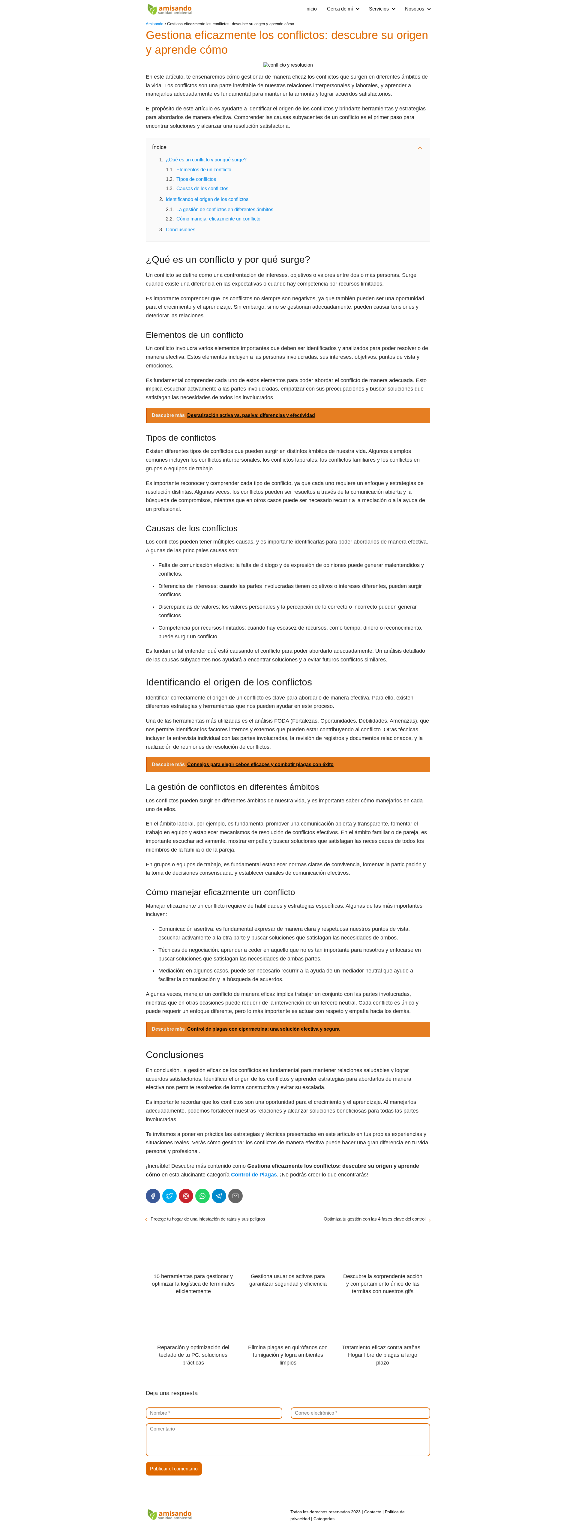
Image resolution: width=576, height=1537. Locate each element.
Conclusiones (180, 229)
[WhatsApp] (202, 1196)
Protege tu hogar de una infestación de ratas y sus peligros (208, 1218)
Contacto (372, 1511)
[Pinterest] (186, 1196)
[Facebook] (153, 1196)
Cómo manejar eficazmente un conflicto (218, 218)
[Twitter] (169, 1196)
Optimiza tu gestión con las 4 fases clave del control (374, 1218)
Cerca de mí (340, 8)
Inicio (311, 8)
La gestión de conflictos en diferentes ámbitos (224, 209)
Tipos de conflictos (196, 179)
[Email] (235, 1196)
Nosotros (414, 8)
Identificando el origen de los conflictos (207, 199)
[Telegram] (219, 1196)
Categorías (324, 1518)
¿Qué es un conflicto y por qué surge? (206, 159)
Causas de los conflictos (202, 188)
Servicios (379, 8)
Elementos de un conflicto (203, 169)
